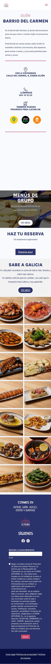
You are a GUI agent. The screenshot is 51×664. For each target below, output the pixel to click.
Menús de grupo (25, 197)
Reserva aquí (25, 251)
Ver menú (25, 222)
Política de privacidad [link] (27, 654)
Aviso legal (11, 654)
